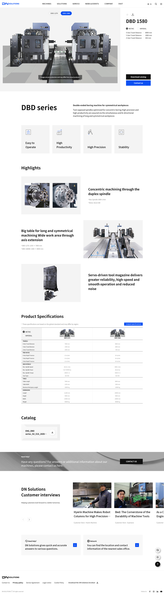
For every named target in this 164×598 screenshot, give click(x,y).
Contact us (138, 83)
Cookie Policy (59, 582)
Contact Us (6, 582)
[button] (29, 519)
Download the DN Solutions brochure (81, 583)
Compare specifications (133, 324)
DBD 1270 (54, 13)
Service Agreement (32, 582)
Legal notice (47, 582)
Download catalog (138, 77)
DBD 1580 (66, 13)
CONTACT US (131, 461)
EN (149, 4)
